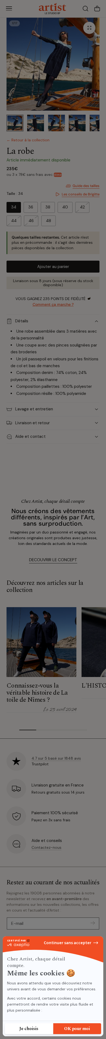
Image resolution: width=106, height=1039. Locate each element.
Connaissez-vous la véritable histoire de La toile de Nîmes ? (37, 693)
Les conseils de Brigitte (80, 194)
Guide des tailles (86, 185)
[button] (9, 9)
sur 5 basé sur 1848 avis (56, 758)
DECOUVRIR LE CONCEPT (53, 560)
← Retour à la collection (28, 140)
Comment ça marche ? (53, 304)
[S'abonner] (92, 923)
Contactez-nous (46, 847)
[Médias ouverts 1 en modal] (89, 28)
